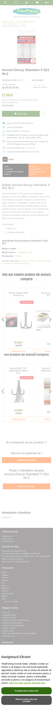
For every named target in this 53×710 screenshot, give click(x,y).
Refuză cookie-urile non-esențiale (27, 700)
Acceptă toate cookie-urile (26, 691)
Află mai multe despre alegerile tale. (27, 683)
